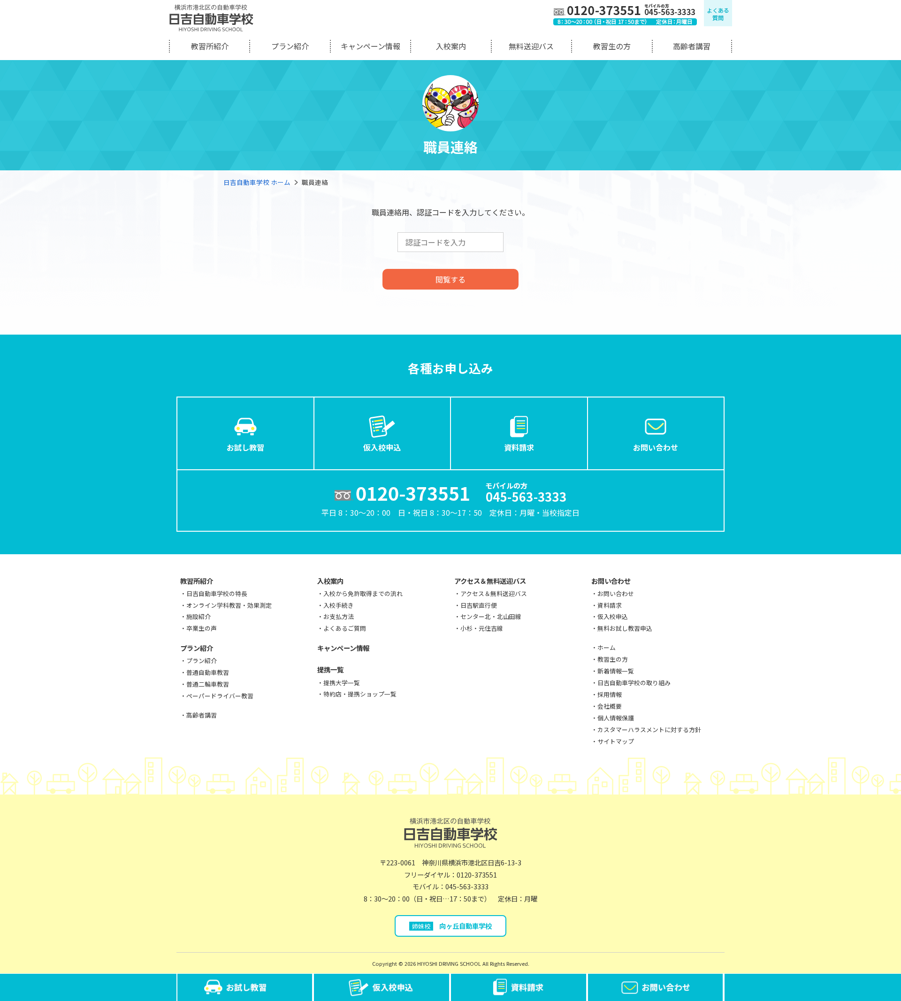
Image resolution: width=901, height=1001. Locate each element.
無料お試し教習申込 (624, 628)
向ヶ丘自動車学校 (452, 926)
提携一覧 (330, 669)
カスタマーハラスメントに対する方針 (649, 729)
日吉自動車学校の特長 (216, 593)
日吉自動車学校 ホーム (256, 182)
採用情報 (609, 694)
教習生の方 (612, 46)
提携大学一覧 (341, 682)
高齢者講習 (691, 46)
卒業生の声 (201, 628)
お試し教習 (245, 447)
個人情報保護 (615, 717)
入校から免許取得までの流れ (363, 593)
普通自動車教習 (207, 672)
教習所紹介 (210, 46)
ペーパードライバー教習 (219, 695)
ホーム (606, 647)
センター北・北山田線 (490, 616)
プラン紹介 (290, 46)
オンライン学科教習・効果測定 (229, 605)
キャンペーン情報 (370, 46)
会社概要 (609, 706)
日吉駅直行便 (478, 605)
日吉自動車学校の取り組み (634, 682)
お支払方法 (338, 616)
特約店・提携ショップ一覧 (360, 693)
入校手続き (338, 605)
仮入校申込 (382, 447)
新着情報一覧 (615, 670)
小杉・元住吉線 (481, 628)
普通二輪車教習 (207, 684)
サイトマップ (615, 741)
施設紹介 (198, 616)
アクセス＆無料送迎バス (490, 581)
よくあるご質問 (344, 628)
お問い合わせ (655, 447)
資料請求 (519, 447)
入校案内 (451, 46)
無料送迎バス (531, 46)
